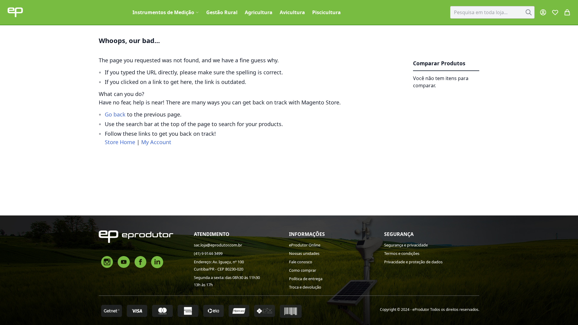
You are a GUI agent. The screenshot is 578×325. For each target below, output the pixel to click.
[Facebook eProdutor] (140, 261)
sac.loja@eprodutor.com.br (218, 245)
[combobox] (492, 12)
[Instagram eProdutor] (107, 261)
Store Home (120, 142)
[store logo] (15, 12)
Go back (115, 114)
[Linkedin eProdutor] (157, 261)
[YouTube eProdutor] (123, 261)
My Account (156, 142)
